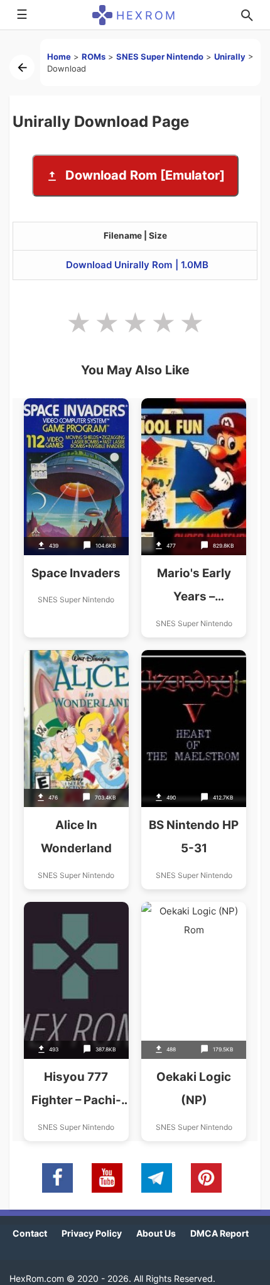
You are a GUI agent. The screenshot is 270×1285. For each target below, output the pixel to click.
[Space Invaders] (76, 517)
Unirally (230, 57)
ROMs (93, 57)
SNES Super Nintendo (159, 57)
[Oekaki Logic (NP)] (193, 1021)
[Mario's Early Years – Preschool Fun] (193, 517)
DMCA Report (219, 1233)
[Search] (246, 15)
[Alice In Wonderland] (76, 769)
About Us (156, 1233)
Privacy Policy (92, 1233)
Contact (30, 1233)
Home (59, 57)
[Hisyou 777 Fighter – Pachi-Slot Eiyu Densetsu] (76, 1021)
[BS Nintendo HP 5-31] (193, 769)
